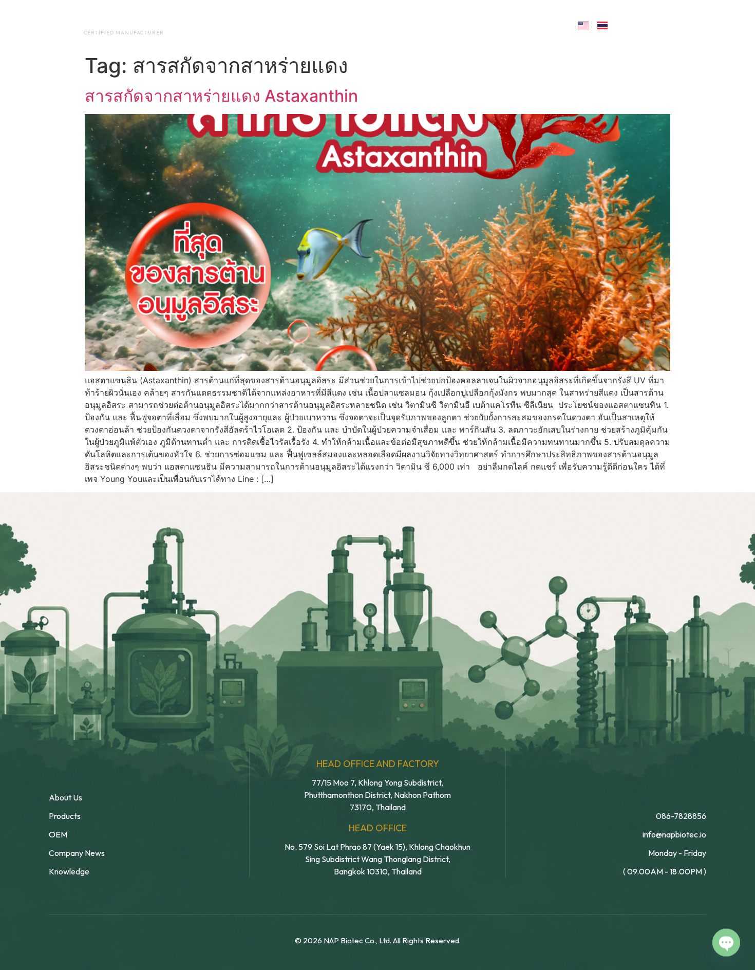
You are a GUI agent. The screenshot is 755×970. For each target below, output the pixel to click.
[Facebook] (627, 24)
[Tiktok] (694, 24)
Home (211, 25)
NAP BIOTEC (107, 21)
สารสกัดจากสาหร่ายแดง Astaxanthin (221, 96)
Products (400, 25)
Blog (453, 25)
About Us (263, 25)
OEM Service (331, 25)
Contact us (523, 25)
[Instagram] (672, 24)
